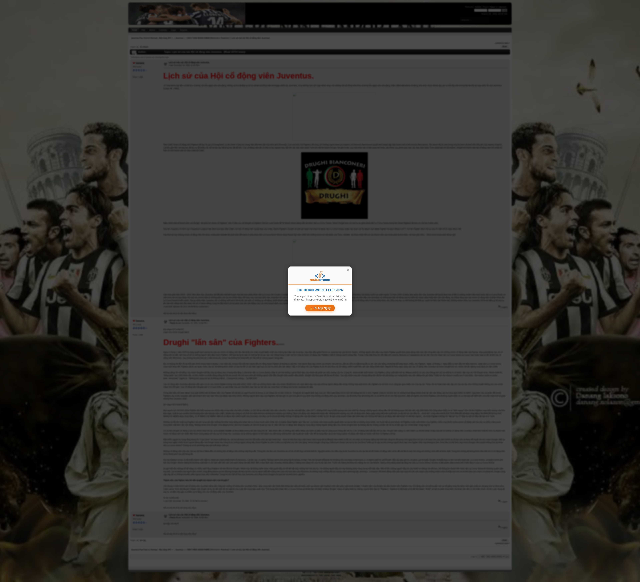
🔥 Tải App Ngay (320, 308)
